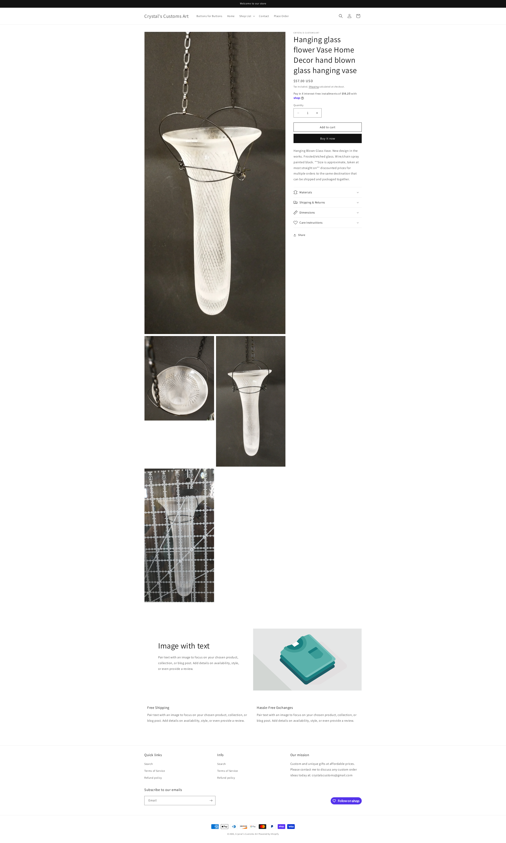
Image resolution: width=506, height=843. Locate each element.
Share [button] (301, 235)
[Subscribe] (211, 800)
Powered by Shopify (269, 834)
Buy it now (327, 138)
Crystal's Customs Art (246, 834)
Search (148, 764)
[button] (247, 16)
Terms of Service (154, 771)
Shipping (314, 86)
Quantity (298, 105)
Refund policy (153, 777)
